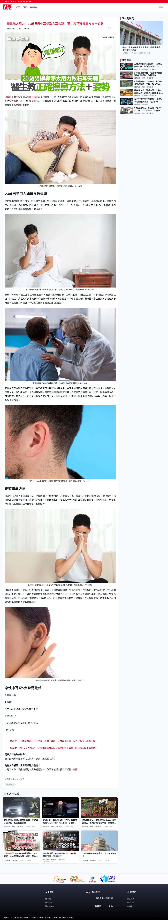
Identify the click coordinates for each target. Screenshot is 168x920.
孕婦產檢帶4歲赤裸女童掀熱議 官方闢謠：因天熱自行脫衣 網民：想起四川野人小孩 (21, 854)
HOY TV (13, 1)
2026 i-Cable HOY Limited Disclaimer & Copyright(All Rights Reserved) (50, 918)
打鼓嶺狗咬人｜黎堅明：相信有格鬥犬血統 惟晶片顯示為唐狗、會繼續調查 (148, 83)
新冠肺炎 (33, 97)
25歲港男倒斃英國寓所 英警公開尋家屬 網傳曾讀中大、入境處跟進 (148, 65)
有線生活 (10, 784)
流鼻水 (8, 97)
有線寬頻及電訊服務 (24, 1)
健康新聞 (10, 779)
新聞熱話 (15, 860)
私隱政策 (6, 918)
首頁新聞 (20, 827)
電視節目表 (49, 906)
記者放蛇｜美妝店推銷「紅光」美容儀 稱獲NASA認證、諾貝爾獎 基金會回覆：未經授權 (60, 821)
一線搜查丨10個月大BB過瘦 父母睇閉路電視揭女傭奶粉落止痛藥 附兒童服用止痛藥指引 (52, 748)
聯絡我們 (130, 906)
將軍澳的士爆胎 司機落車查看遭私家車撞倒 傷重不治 (148, 74)
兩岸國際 (54, 859)
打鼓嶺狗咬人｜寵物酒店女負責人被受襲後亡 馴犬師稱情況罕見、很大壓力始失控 (99, 821)
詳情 (53, 758)
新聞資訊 (7, 827)
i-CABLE (6, 1)
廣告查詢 (130, 899)
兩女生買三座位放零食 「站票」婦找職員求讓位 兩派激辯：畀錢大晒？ (148, 100)
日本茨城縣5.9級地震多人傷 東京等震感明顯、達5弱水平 (59, 854)
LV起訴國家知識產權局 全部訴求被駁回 (99, 854)
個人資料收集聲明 (17, 918)
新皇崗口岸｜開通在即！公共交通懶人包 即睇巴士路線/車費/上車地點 (148, 91)
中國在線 (93, 860)
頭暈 (31, 101)
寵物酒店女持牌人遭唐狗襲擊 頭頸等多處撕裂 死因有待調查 (21, 821)
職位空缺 (130, 902)
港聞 (13, 827)
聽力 (16, 101)
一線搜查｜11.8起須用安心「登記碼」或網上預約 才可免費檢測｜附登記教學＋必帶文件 (51, 741)
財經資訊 (48, 902)
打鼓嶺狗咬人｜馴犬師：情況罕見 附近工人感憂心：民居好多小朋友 (148, 109)
